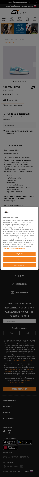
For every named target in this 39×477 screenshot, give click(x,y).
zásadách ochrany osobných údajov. (14, 248)
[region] (19, 238)
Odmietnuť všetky (19, 265)
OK (19, 259)
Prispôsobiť (19, 254)
